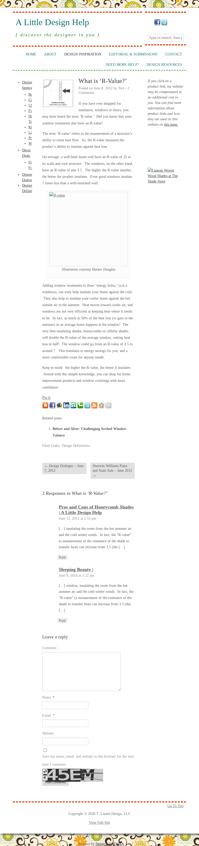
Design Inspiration (82, 54)
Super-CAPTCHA (110, 844)
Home (31, 54)
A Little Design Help (52, 22)
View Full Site (99, 822)
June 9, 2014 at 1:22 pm (76, 575)
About (50, 54)
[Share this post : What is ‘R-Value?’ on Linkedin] (66, 407)
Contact (173, 54)
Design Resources (164, 65)
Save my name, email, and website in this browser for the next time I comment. (88, 760)
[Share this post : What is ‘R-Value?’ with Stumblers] (73, 407)
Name (48, 697)
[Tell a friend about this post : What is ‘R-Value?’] (108, 407)
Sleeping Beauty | (76, 569)
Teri (121, 88)
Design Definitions (75, 446)
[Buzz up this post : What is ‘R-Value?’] (59, 407)
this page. (171, 124)
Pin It (46, 398)
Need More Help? (122, 65)
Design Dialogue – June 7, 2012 (64, 468)
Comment (49, 648)
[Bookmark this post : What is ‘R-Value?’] (101, 407)
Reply (62, 557)
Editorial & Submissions (133, 54)
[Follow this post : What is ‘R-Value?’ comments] (94, 407)
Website (48, 733)
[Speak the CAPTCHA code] (45, 780)
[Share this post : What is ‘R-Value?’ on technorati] (80, 407)
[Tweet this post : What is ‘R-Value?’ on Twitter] (87, 407)
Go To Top (175, 806)
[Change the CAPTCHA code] (45, 773)
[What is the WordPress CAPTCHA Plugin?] (72, 780)
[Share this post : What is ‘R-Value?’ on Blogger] (45, 407)
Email (48, 715)
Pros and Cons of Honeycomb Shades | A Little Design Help (96, 509)
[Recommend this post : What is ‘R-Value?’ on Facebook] (52, 407)
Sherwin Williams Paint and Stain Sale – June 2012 (112, 470)
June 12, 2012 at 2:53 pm (77, 518)
